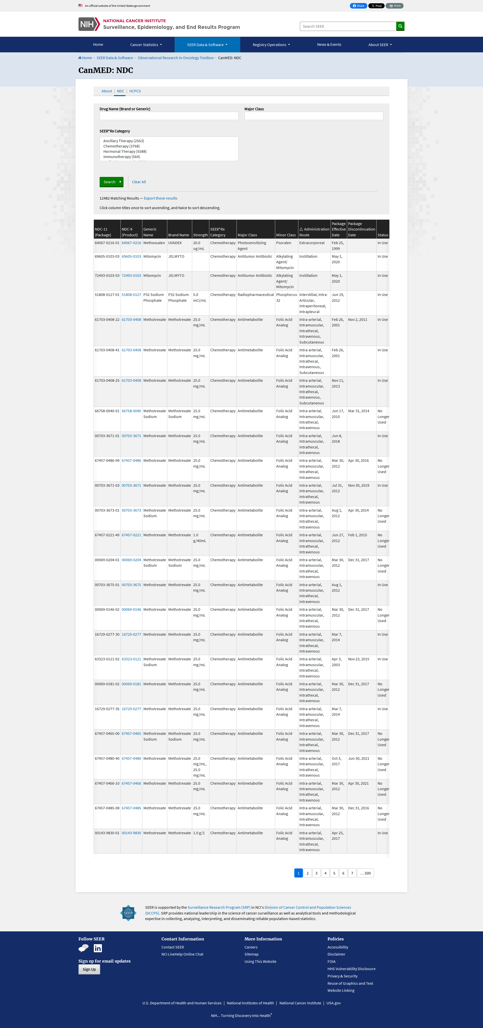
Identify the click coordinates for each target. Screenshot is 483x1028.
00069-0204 (131, 559)
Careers (251, 946)
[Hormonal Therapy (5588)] (169, 151)
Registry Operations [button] (270, 44)
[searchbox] (247, 115)
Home (98, 44)
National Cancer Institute (300, 1002)
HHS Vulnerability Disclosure (352, 968)
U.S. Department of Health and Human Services (182, 1002)
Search (109, 181)
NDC (120, 90)
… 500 (365, 872)
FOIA (332, 961)
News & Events (329, 44)
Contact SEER (173, 946)
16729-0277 (131, 634)
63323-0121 (131, 658)
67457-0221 (131, 534)
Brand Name (178, 234)
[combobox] (314, 115)
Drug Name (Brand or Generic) (125, 108)
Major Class (254, 108)
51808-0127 (131, 294)
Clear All (139, 181)
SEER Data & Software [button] (205, 44)
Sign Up (89, 969)
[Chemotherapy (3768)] (169, 146)
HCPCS (135, 90)
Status (383, 234)
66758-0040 (131, 410)
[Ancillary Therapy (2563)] (169, 140)
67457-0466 (131, 783)
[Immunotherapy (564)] (169, 156)
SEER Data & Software (115, 57)
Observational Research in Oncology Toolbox (176, 57)
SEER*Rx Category (115, 130)
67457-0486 (131, 460)
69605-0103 (131, 256)
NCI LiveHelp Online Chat (182, 954)
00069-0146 (131, 609)
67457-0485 (131, 807)
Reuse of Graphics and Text (350, 983)
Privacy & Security (342, 975)
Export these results (160, 198)
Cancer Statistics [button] (144, 44)
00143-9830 (131, 832)
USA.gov (334, 1002)
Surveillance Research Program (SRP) (219, 907)
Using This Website (260, 961)
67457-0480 (131, 758)
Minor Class (286, 234)
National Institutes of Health (250, 1002)
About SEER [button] (379, 44)
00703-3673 (131, 510)
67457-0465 (131, 733)
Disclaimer (336, 954)
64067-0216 (131, 242)
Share (360, 6)
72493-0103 (131, 275)
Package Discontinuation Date (361, 229)
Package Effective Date (339, 229)
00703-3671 (131, 435)
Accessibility (338, 946)
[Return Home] (159, 24)
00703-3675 (131, 584)
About (107, 90)
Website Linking (341, 990)
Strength (200, 234)
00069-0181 (131, 683)
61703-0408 (131, 319)
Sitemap (252, 954)
